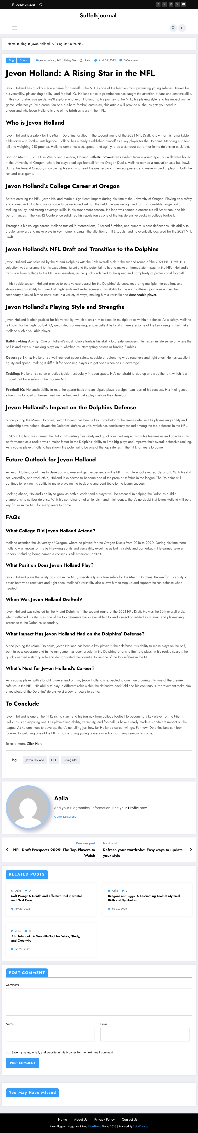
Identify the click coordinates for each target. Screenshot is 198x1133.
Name (10, 1024)
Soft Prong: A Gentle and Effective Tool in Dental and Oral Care (46, 898)
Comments (12, 985)
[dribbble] (171, 4)
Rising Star (70, 60)
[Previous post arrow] (7, 850)
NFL (59, 60)
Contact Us (129, 1119)
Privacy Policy (104, 1119)
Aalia (87, 60)
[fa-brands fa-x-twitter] (164, 4)
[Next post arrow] (191, 850)
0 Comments (131, 60)
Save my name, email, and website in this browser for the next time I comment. (63, 1052)
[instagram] (177, 4)
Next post (110, 843)
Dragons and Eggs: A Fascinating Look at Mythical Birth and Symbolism (144, 898)
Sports (23, 60)
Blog (11, 60)
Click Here (34, 743)
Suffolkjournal (98, 15)
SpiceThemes (140, 1126)
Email (104, 1024)
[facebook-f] (158, 4)
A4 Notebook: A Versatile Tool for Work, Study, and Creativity (45, 938)
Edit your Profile (125, 808)
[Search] (173, 28)
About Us (80, 1119)
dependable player (142, 294)
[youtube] (183, 4)
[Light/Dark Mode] (182, 28)
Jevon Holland (47, 60)
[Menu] (15, 28)
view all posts (65, 817)
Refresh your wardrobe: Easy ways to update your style (143, 852)
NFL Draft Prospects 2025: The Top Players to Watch (54, 852)
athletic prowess (102, 157)
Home (62, 1119)
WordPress (94, 1126)
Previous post (85, 843)
